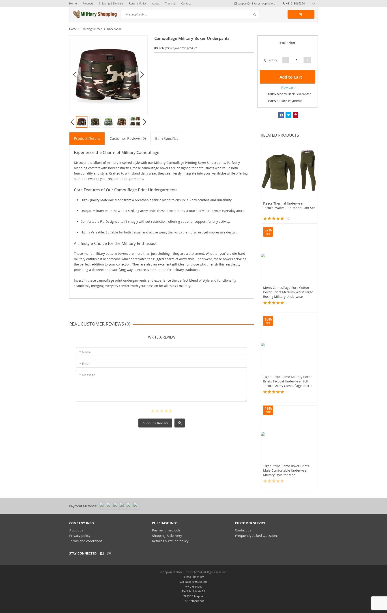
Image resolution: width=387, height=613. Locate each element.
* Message (87, 375)
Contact (186, 3)
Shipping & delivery (167, 535)
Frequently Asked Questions (256, 535)
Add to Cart (290, 77)
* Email (84, 363)
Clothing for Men (92, 29)
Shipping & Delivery (111, 3)
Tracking (170, 3)
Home (73, 3)
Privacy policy (79, 535)
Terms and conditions (85, 541)
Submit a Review (155, 423)
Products (87, 3)
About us (76, 530)
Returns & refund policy (170, 541)
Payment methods (166, 530)
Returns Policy (137, 3)
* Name (85, 352)
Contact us (243, 530)
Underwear (114, 29)
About (155, 3)
